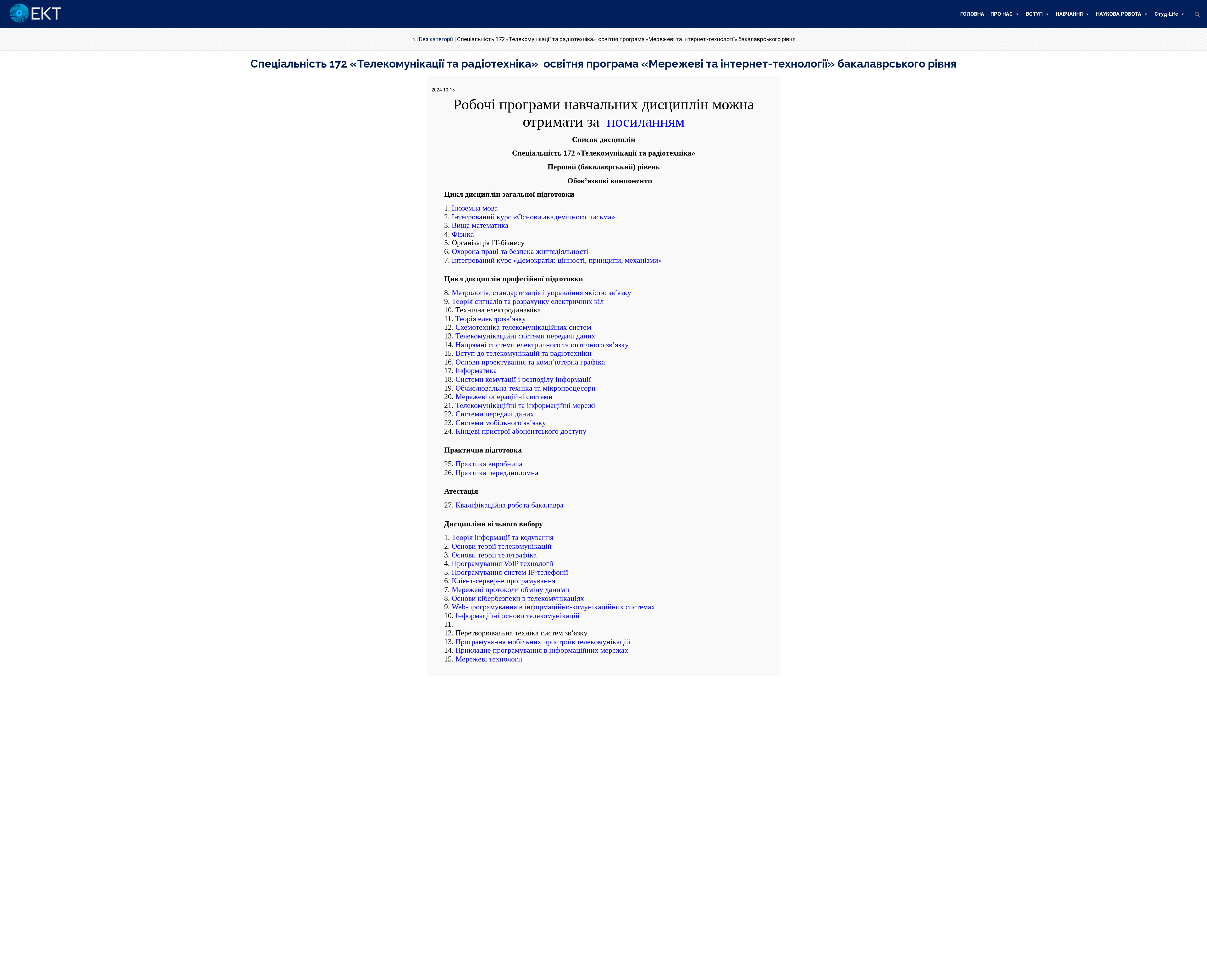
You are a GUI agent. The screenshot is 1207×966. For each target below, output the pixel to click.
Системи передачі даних (494, 414)
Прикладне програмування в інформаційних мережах (541, 650)
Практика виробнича (488, 464)
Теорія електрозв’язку (490, 319)
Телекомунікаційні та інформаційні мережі (525, 405)
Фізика (463, 234)
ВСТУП (1034, 14)
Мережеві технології (488, 659)
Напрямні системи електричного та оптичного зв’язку (542, 345)
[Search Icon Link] (1197, 16)
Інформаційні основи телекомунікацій (517, 616)
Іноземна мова (475, 208)
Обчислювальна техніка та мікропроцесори (525, 388)
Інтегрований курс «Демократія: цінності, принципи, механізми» (557, 260)
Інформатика (475, 370)
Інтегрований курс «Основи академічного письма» (533, 217)
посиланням (644, 121)
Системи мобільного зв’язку (500, 423)
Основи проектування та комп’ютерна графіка (530, 362)
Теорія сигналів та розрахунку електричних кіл (528, 301)
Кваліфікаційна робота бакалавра (509, 505)
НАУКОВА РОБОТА (1118, 14)
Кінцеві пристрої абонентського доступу (521, 431)
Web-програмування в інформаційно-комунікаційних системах (553, 607)
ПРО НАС (1001, 14)
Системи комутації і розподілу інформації (523, 379)
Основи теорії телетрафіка (494, 555)
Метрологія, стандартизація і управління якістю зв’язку (541, 292)
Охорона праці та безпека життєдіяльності (520, 251)
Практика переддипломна (496, 473)
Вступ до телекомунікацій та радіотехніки (523, 353)
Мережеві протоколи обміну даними (510, 589)
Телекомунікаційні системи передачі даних (525, 336)
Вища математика (480, 225)
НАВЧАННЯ (1069, 14)
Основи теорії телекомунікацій (502, 546)
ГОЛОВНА (972, 14)
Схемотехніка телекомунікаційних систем (523, 327)
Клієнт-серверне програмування (503, 581)
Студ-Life (1166, 14)
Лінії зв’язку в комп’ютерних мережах (517, 624)
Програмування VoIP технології (503, 563)
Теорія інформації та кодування (503, 537)
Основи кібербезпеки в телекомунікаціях (518, 598)
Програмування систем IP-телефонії (510, 572)
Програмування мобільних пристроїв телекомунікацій (542, 642)
